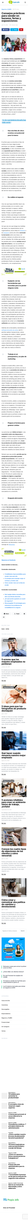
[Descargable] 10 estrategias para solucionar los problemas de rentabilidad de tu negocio (15, 605)
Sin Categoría (5, 1026)
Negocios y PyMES (6, 9)
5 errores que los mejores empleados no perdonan (13, 661)
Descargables (5, 1009)
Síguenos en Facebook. (9, 560)
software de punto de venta (10, 330)
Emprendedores (6, 1013)
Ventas (4, 1031)
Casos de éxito (6, 1000)
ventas (7, 629)
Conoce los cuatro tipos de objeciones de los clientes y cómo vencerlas (14, 852)
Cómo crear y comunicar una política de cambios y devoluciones (13, 903)
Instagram (6, 232)
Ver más (4, 680)
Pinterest (22, 230)
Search (22, 930)
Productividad (5, 1022)
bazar (3, 629)
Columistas (5, 1005)
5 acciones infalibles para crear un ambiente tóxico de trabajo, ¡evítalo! (14, 803)
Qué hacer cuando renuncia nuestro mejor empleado (14, 755)
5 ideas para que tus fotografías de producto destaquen (14, 708)
